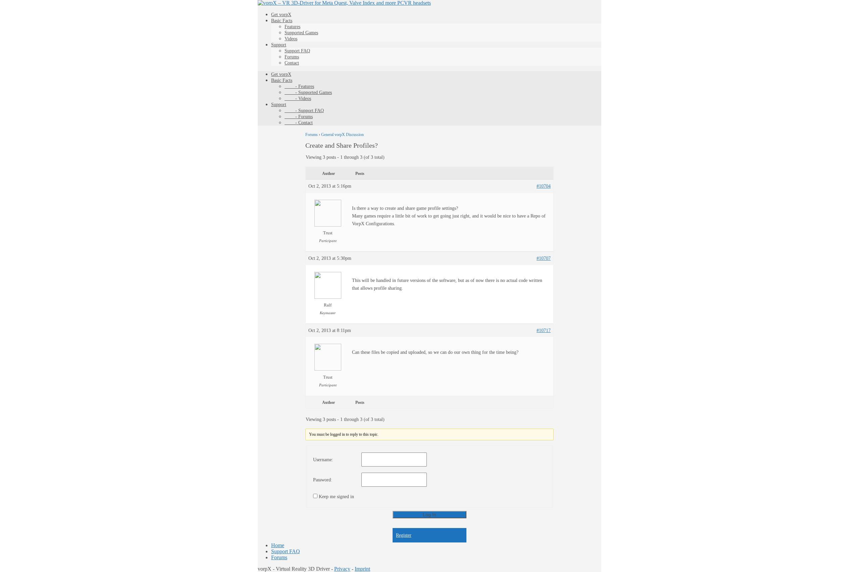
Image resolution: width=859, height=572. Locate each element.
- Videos (298, 98)
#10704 (544, 186)
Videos (291, 38)
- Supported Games (308, 92)
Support (278, 44)
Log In (429, 514)
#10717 (544, 330)
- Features (299, 86)
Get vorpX (281, 14)
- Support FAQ (304, 110)
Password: (322, 479)
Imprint (362, 569)
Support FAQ (297, 50)
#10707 (544, 258)
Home (277, 545)
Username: (323, 459)
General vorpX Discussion (342, 134)
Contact (292, 62)
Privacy (342, 569)
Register (403, 535)
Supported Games (301, 32)
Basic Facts (281, 20)
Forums (292, 56)
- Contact (299, 122)
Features (292, 26)
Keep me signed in (336, 496)
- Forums (299, 116)
